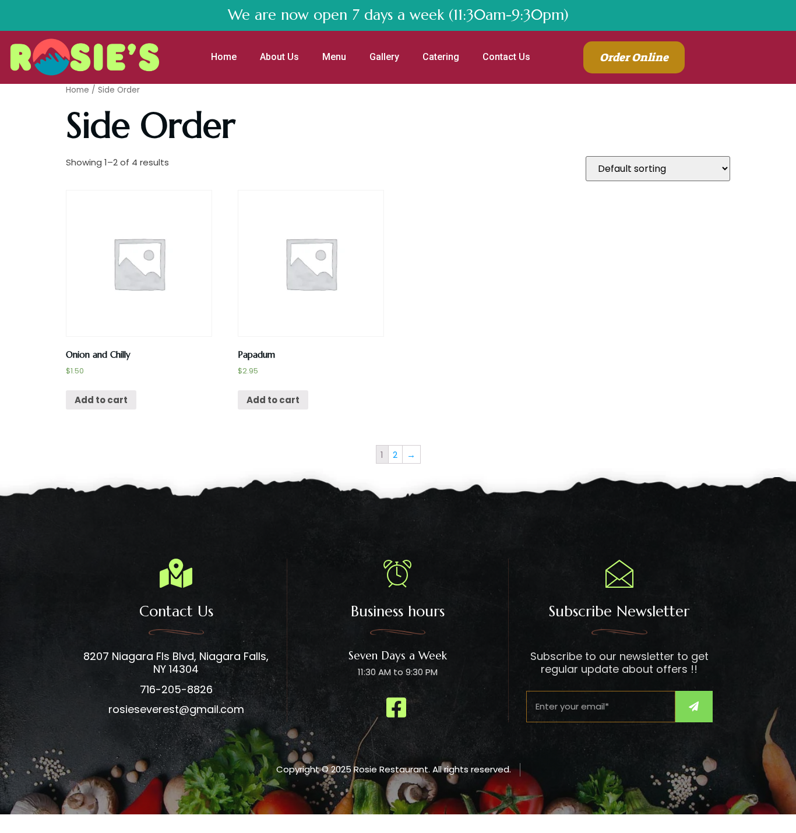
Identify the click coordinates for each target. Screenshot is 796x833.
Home (224, 56)
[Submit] (694, 706)
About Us (279, 56)
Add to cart (101, 400)
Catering (440, 56)
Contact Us (506, 56)
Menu (334, 56)
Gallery (384, 56)
